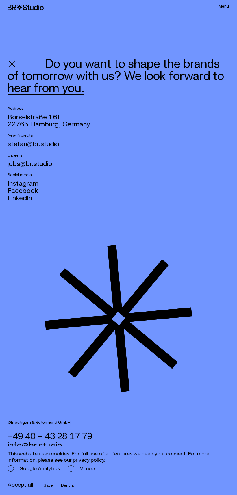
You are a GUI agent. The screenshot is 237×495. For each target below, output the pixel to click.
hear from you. (46, 88)
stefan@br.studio (33, 143)
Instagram (23, 183)
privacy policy (88, 460)
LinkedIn (20, 197)
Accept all (20, 484)
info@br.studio (35, 445)
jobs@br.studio (30, 163)
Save (48, 485)
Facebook (23, 190)
